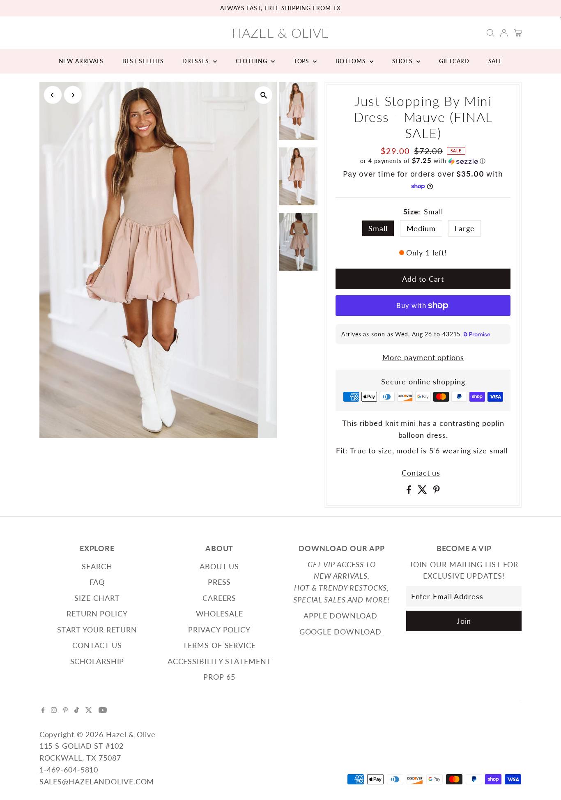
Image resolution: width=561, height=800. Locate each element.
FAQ (97, 581)
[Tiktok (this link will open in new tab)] (76, 710)
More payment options (423, 357)
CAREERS (219, 597)
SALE (495, 60)
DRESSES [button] (196, 60)
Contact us (421, 472)
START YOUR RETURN (97, 629)
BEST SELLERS (142, 60)
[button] (423, 161)
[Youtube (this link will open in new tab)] (103, 710)
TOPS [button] (302, 60)
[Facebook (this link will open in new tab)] (43, 710)
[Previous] (53, 95)
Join (464, 620)
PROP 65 (219, 676)
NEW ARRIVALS (81, 60)
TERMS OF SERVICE (219, 645)
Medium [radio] (421, 228)
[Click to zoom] (263, 95)
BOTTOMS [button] (352, 60)
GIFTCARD (454, 60)
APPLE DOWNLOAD (340, 615)
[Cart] (518, 33)
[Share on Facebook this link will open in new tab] (410, 490)
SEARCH (97, 566)
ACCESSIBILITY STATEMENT (219, 661)
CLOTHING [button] (252, 60)
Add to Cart (423, 278)
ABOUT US (219, 566)
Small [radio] (378, 228)
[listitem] (298, 112)
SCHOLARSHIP (97, 661)
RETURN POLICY (97, 613)
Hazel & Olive (281, 33)
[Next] (73, 95)
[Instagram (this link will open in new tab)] (54, 710)
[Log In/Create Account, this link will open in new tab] (504, 33)
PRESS (219, 581)
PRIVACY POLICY (219, 629)
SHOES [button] (403, 60)
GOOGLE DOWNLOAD (341, 631)
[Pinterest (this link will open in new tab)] (65, 710)
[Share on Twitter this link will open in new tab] (424, 490)
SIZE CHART (97, 597)
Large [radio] (465, 228)
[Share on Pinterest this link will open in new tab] (436, 490)
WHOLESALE (219, 613)
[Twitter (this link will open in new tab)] (88, 710)
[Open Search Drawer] (490, 33)
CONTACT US (97, 645)
